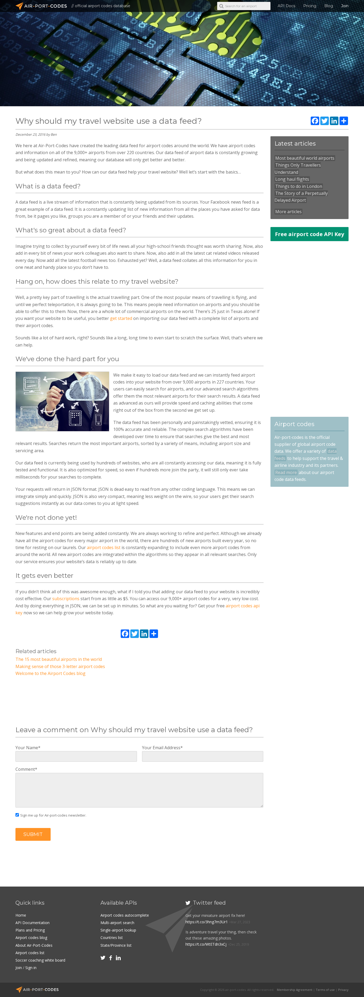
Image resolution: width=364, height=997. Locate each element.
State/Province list (116, 945)
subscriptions (65, 599)
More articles (288, 212)
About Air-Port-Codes (33, 945)
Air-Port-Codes (43, 6)
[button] (33, 834)
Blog (328, 5)
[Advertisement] (139, 702)
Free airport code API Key (309, 234)
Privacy (343, 990)
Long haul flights (292, 179)
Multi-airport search (117, 922)
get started (121, 318)
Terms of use (325, 990)
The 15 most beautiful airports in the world (58, 659)
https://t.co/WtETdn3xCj (206, 944)
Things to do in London (298, 186)
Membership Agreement (294, 990)
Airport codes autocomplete (124, 915)
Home (20, 915)
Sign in (31, 967)
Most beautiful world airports (304, 158)
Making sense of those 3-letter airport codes (60, 666)
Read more (286, 472)
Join (345, 5)
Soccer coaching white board (40, 960)
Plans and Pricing (30, 930)
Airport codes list (30, 952)
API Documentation (32, 922)
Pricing (309, 5)
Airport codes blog (31, 937)
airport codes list (103, 547)
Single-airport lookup (118, 930)
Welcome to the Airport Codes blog (50, 673)
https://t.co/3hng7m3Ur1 (206, 921)
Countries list (111, 937)
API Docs (286, 5)
